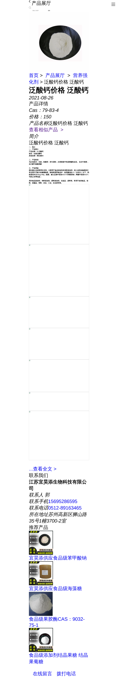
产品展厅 (55, 75)
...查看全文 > (42, 469)
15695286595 (62, 501)
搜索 (49, 10)
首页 (34, 75)
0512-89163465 (65, 508)
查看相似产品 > (46, 129)
